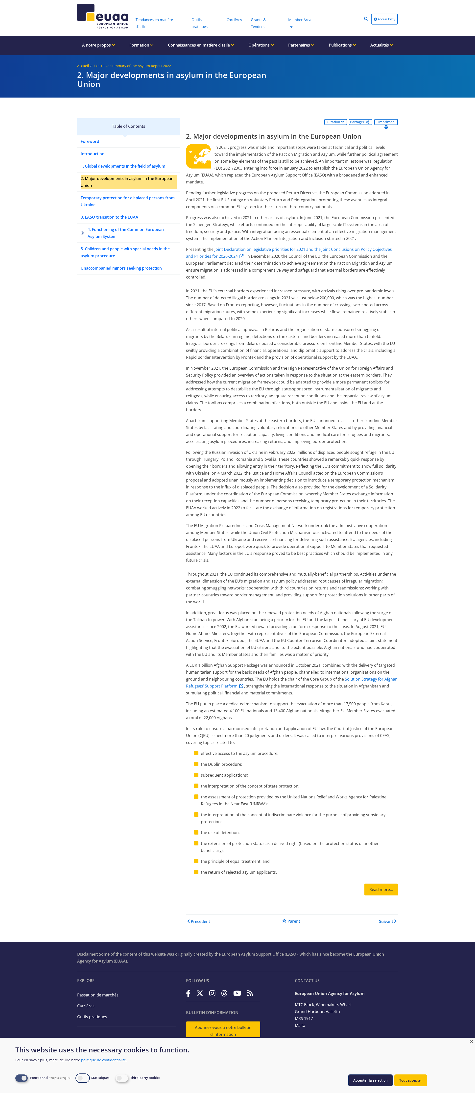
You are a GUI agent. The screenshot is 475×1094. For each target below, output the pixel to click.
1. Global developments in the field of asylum (123, 166)
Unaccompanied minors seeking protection (121, 268)
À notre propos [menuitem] (97, 45)
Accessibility (386, 19)
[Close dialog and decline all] (471, 1041)
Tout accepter (410, 1080)
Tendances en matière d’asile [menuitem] (154, 23)
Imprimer (386, 122)
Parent (293, 921)
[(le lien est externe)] (188, 993)
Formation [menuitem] (139, 45)
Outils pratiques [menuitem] (199, 23)
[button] (366, 18)
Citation (334, 122)
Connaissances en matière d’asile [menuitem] (199, 45)
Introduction (92, 153)
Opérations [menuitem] (259, 45)
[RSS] (250, 993)
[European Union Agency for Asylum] (104, 16)
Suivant (386, 921)
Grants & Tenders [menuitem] (258, 23)
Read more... (381, 889)
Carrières (86, 1006)
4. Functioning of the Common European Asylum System (126, 233)
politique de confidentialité (103, 1060)
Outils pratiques (92, 1016)
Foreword (90, 141)
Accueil (83, 65)
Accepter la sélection (370, 1080)
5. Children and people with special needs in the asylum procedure (125, 252)
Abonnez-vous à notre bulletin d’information (223, 1031)
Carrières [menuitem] (234, 19)
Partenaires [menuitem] (299, 45)
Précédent (200, 921)
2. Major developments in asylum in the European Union (127, 182)
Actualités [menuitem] (380, 45)
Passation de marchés (98, 995)
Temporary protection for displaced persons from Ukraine (128, 201)
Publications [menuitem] (341, 45)
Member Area (299, 19)
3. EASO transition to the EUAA (109, 217)
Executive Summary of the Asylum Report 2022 (132, 65)
